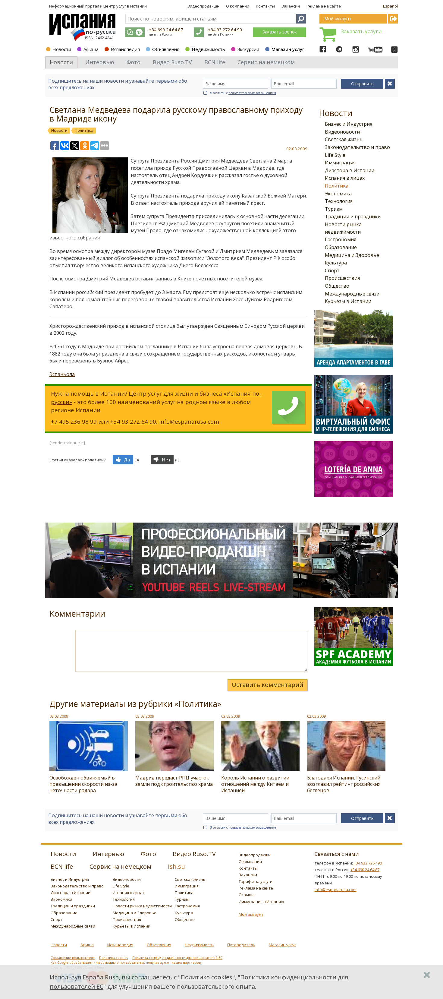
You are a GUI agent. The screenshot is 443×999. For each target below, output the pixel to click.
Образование (341, 247)
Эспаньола (62, 374)
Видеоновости (342, 131)
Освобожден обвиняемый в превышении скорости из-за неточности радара (83, 784)
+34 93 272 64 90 (225, 30)
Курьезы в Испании (348, 301)
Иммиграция (340, 162)
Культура (336, 262)
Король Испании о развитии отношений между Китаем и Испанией (255, 784)
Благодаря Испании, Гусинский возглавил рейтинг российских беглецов (343, 784)
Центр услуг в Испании (125, 6)
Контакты (265, 6)
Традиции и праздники (353, 216)
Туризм (334, 209)
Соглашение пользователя (73, 958)
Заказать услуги (361, 31)
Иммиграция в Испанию (261, 901)
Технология (339, 201)
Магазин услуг (288, 49)
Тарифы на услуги (255, 881)
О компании (237, 6)
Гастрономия (340, 239)
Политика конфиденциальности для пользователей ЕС (177, 958)
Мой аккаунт (251, 914)
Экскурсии (248, 49)
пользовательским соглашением (252, 93)
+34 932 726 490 (368, 863)
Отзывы (246, 894)
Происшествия (342, 278)
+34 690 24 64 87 (166, 30)
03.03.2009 (58, 716)
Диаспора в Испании (349, 170)
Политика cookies (113, 958)
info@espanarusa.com (189, 421)
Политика (336, 185)
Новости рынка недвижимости (142, 906)
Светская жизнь (344, 139)
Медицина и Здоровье (352, 255)
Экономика (338, 193)
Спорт (332, 270)
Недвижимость (208, 49)
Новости (61, 49)
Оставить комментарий (267, 685)
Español (390, 6)
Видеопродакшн (203, 6)
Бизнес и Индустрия (348, 124)
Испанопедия (125, 49)
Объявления (165, 49)
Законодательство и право (357, 147)
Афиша (91, 49)
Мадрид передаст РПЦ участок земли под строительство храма (174, 780)
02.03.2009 (230, 716)
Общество (337, 286)
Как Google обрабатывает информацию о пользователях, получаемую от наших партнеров (126, 962)
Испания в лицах (345, 178)
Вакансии (290, 6)
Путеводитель (241, 944)
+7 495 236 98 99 (74, 421)
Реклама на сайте (323, 6)
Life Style (335, 155)
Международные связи (352, 293)
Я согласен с (243, 93)
